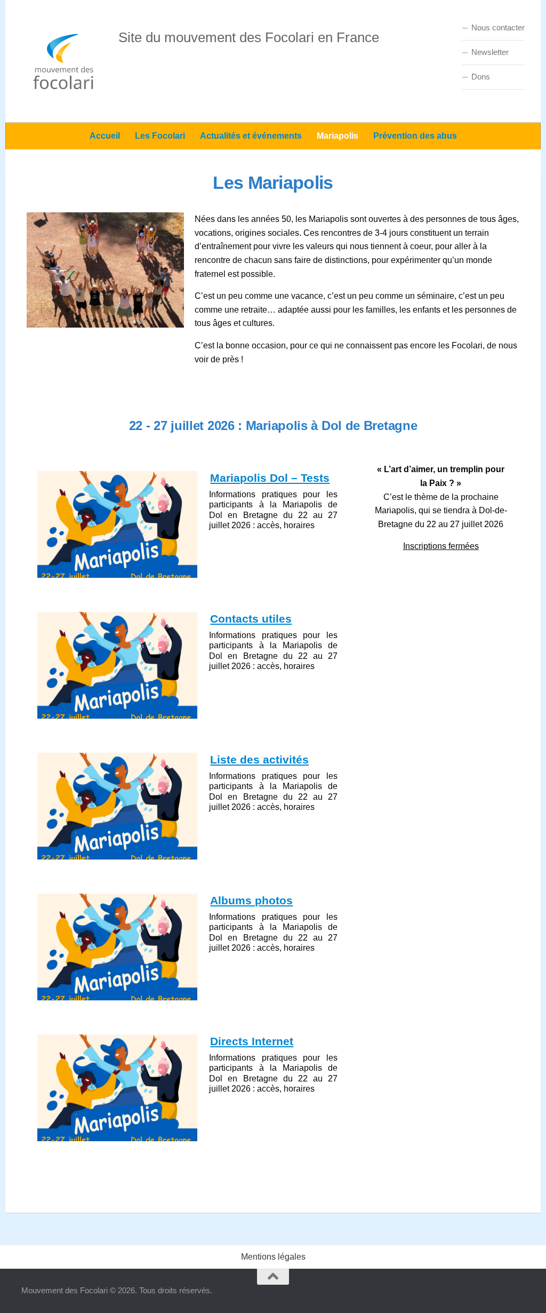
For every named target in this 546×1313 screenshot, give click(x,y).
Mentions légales (273, 1256)
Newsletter (490, 52)
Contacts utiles (251, 618)
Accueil (105, 135)
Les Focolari (160, 135)
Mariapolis (337, 135)
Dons (480, 76)
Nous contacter (498, 27)
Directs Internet (251, 1041)
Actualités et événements (251, 135)
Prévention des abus (415, 135)
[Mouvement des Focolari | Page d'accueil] (64, 61)
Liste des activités (259, 759)
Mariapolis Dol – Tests (270, 478)
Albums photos (251, 900)
